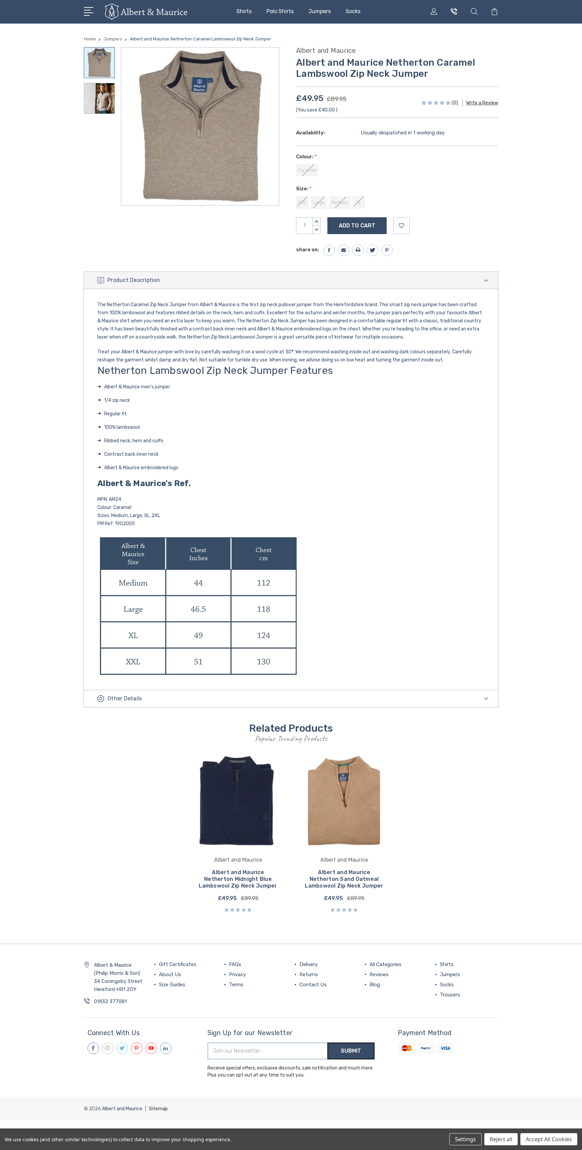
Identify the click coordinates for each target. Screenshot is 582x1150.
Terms (236, 985)
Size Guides (172, 985)
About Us (170, 974)
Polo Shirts (280, 11)
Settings (465, 1139)
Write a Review (482, 103)
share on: (307, 250)
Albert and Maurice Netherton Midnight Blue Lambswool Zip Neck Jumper (238, 879)
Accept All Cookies (549, 1139)
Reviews (379, 974)
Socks (353, 11)
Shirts (244, 11)
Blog (374, 985)
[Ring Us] (454, 15)
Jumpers (320, 11)
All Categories (385, 964)
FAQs (235, 964)
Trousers (450, 995)
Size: (304, 189)
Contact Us (313, 985)
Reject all (501, 1139)
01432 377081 (110, 1001)
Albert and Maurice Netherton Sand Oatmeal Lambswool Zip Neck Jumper (344, 879)
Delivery (308, 964)
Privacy (237, 974)
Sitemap (158, 1109)
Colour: (306, 157)
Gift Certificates (177, 964)
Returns (308, 974)
